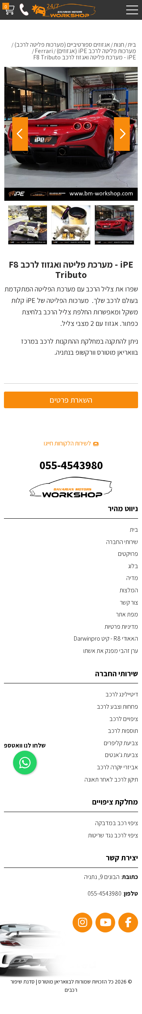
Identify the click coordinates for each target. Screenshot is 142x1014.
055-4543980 (71, 465)
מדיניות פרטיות (121, 626)
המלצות (129, 590)
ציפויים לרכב (123, 719)
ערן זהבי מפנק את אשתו (110, 651)
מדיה (132, 578)
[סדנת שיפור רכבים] (69, 10)
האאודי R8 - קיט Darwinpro (106, 638)
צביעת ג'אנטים (121, 755)
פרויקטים (128, 554)
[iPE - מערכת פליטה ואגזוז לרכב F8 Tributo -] (114, 224)
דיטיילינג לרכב (121, 694)
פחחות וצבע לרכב (117, 706)
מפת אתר (127, 614)
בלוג (133, 566)
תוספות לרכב (123, 731)
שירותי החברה (122, 542)
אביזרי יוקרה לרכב (117, 767)
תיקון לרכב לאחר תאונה (111, 779)
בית (134, 529)
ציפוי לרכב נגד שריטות (113, 835)
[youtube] (105, 922)
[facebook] (128, 922)
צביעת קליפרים (121, 743)
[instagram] (82, 922)
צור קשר (129, 602)
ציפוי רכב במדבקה (116, 823)
